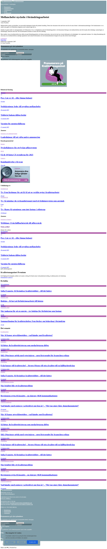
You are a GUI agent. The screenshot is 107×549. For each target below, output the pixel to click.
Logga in (10, 277)
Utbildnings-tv (8, 10)
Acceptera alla (32, 542)
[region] (21, 538)
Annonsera (7, 513)
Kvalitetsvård (7, 13)
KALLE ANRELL (6, 498)
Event (5, 11)
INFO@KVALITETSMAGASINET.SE (22, 504)
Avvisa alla (21, 542)
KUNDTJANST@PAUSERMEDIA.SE (21, 503)
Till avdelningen (5, 284)
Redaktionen (7, 510)
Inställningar (11, 542)
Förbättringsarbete (9, 8)
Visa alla (3, 165)
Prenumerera (7, 7)
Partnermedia (7, 511)
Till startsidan (4, 231)
